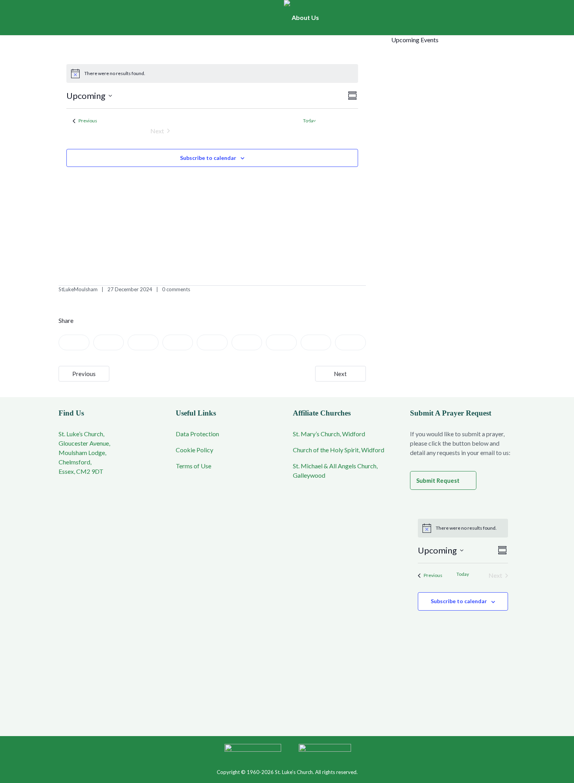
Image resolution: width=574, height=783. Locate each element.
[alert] (212, 73)
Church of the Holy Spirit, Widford (338, 449)
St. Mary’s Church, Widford (329, 433)
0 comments (176, 289)
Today (462, 574)
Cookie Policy (194, 449)
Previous (84, 373)
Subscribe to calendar (208, 157)
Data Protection (197, 433)
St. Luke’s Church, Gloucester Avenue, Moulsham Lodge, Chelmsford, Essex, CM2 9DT (84, 452)
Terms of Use (193, 465)
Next (340, 373)
